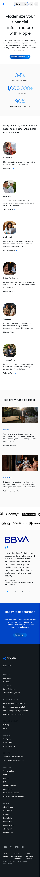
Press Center (8, 789)
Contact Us (7, 811)
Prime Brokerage (9, 689)
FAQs (5, 782)
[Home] (3, 4)
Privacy (16, 853)
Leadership (7, 822)
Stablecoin (7, 685)
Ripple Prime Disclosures (18, 857)
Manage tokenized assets (13, 714)
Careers (6, 814)
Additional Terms (8, 856)
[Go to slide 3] (24, 591)
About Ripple (8, 807)
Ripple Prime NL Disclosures (30, 857)
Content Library (9, 771)
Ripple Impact (8, 825)
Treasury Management (11, 693)
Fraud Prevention (9, 786)
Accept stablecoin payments (14, 703)
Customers (7, 739)
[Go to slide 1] (9, 591)
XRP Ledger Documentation (13, 760)
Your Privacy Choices (11, 793)
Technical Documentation (13, 757)
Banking (6, 725)
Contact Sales (21, 4)
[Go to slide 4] (31, 591)
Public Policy (8, 818)
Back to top (8, 666)
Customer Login (9, 746)
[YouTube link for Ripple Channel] (16, 847)
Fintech (6, 728)
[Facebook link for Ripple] (5, 847)
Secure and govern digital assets (15, 711)
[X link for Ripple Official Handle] (11, 847)
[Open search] (31, 4)
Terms (5, 853)
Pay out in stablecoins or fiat (14, 707)
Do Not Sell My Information (13, 796)
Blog (5, 775)
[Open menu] (36, 4)
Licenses (28, 853)
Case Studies (8, 743)
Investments (8, 833)
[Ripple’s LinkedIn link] (22, 847)
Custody (6, 682)
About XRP (7, 829)
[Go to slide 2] (17, 591)
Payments (7, 678)
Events (6, 778)
